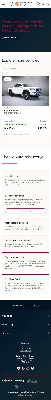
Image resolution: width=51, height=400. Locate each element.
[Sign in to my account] (47, 3)
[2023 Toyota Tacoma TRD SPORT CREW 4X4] (25, 91)
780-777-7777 (26, 266)
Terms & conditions (28, 392)
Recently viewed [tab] (10, 69)
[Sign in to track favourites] (45, 78)
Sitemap (28, 395)
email (7, 266)
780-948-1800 (25, 351)
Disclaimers (13, 392)
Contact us (25, 343)
